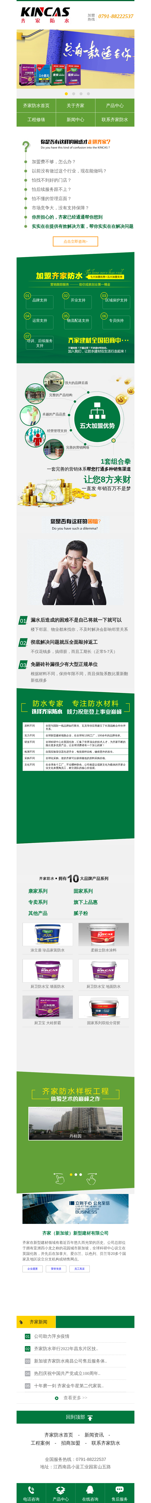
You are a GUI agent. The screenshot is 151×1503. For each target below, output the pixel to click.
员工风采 (79, 1268)
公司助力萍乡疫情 (51, 1336)
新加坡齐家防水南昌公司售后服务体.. (70, 1361)
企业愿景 (32, 1268)
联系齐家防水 (106, 1443)
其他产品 (38, 913)
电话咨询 (31, 1499)
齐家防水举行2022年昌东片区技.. (66, 1348)
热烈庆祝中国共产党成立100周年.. (67, 1373)
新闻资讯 (94, 1435)
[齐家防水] (90, 87)
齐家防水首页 (58, 1435)
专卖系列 (38, 902)
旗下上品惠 (86, 902)
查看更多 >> (75, 1397)
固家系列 (83, 891)
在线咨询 (90, 1499)
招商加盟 (70, 1443)
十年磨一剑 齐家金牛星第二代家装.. (69, 1385)
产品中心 (61, 1499)
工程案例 (40, 1443)
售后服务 (120, 1499)
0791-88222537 (115, 16)
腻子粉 (81, 913)
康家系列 (38, 891)
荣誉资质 (56, 1268)
